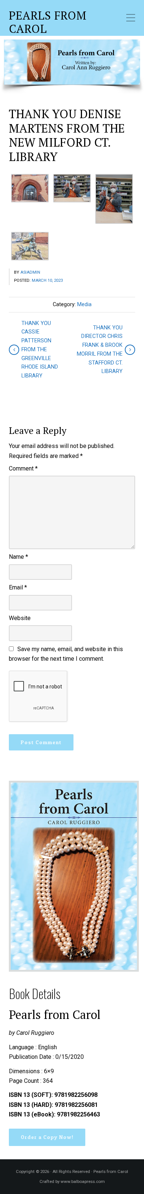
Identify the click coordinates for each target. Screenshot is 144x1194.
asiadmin (30, 272)
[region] (72, 64)
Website (20, 618)
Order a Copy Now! (47, 1137)
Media (84, 304)
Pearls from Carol (48, 22)
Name (18, 556)
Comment (23, 468)
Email (18, 587)
